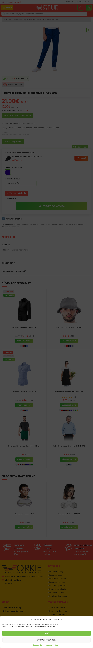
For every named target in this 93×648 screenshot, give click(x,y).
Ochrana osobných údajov (50, 645)
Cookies (36, 645)
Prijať (46, 633)
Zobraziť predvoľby (46, 640)
